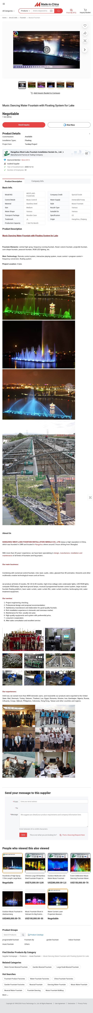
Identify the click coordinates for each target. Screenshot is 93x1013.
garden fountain (52, 940)
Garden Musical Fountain (42, 967)
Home (4, 18)
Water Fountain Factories (39, 979)
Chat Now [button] (70, 125)
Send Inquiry (23, 125)
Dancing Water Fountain (57, 984)
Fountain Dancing (34, 990)
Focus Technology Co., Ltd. (31, 1003)
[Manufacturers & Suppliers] (46, 4)
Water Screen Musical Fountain (16, 967)
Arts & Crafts (13, 18)
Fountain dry (29, 940)
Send (23, 835)
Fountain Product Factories (14, 979)
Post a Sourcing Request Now (72, 835)
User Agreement (60, 1003)
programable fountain (10, 940)
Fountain (23, 18)
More (4, 995)
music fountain (8, 944)
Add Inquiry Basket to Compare (47, 93)
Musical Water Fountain (13, 990)
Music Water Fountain (79, 984)
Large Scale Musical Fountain (68, 967)
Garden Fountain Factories (14, 984)
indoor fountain (74, 940)
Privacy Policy (82, 1003)
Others (27, 944)
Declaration (71, 1003)
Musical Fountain (34, 18)
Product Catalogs (36, 935)
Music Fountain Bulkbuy (55, 990)
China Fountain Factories (63, 979)
